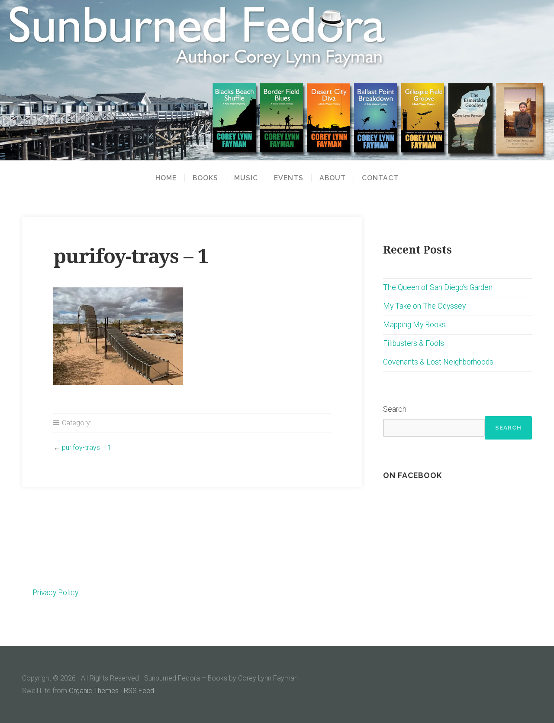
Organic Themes (94, 691)
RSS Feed (139, 691)
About (332, 178)
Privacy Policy (55, 592)
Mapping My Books (414, 324)
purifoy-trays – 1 (87, 447)
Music (246, 178)
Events (288, 178)
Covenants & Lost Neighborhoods (438, 362)
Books (205, 178)
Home (166, 178)
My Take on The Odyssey (424, 306)
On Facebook (412, 475)
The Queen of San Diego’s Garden (438, 287)
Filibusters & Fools (413, 343)
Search (394, 409)
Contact (380, 178)
